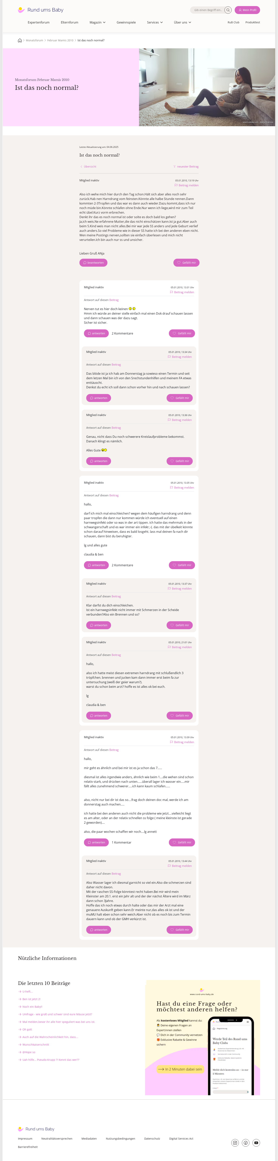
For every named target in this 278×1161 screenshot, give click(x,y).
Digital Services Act (181, 1138)
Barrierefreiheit (28, 1147)
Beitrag (114, 300)
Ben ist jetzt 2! (31, 999)
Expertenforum (39, 22)
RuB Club (233, 22)
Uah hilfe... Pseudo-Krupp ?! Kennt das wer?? (51, 1060)
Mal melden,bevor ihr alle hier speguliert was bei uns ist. (59, 1022)
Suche (228, 10)
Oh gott (27, 1029)
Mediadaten (89, 1138)
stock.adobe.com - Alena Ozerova (258, 122)
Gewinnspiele (126, 22)
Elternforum (69, 22)
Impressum (25, 1138)
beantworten (96, 262)
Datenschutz (152, 1138)
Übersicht (90, 166)
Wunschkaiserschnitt (36, 1044)
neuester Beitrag (188, 166)
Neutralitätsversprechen (56, 1138)
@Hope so (29, 1052)
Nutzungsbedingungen (120, 1138)
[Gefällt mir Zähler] (186, 263)
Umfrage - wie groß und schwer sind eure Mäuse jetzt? (57, 1014)
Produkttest (252, 22)
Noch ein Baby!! (32, 1006)
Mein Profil (249, 10)
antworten (98, 333)
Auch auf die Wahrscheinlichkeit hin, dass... (50, 1037)
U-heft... (28, 991)
